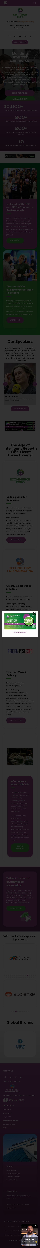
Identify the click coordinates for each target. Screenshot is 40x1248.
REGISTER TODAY (20, 632)
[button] (29, 1235)
